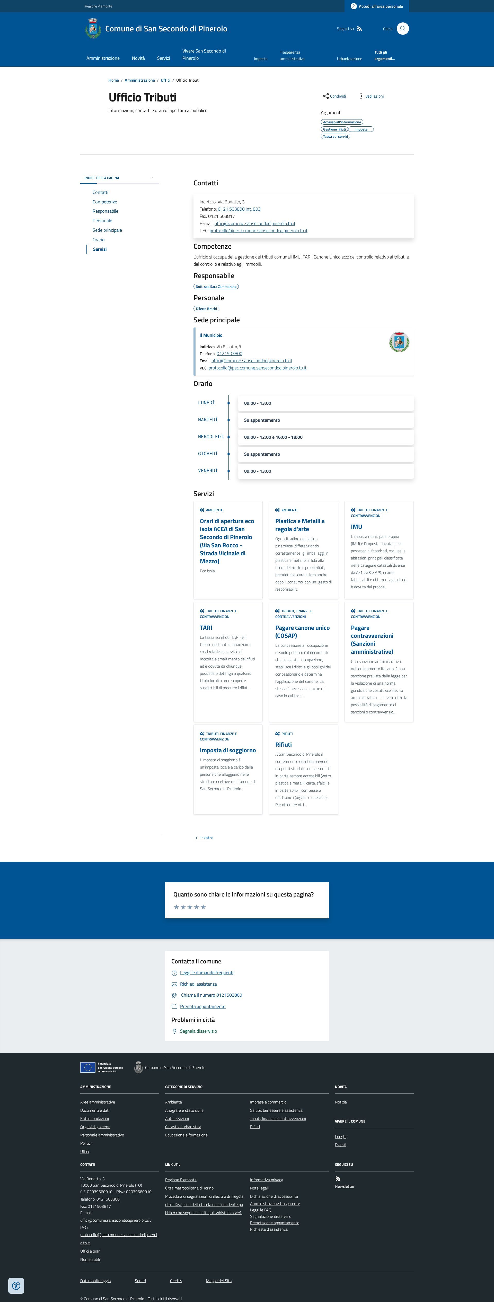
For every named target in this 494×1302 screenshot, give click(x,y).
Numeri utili (90, 1259)
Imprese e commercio (268, 1102)
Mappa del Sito (219, 1281)
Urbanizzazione (349, 59)
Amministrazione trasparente (275, 1203)
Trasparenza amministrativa (292, 55)
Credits (176, 1281)
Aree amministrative (97, 1102)
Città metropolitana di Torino (189, 1188)
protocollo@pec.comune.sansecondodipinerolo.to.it (258, 230)
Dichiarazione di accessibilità (274, 1196)
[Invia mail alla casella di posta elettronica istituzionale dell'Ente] (115, 1220)
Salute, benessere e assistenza (276, 1110)
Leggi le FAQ (260, 1210)
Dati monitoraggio (95, 1281)
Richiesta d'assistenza (269, 1229)
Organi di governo (95, 1127)
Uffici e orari (90, 1251)
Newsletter (344, 1186)
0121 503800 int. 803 (239, 208)
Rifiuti (255, 1127)
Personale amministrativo (102, 1135)
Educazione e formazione (186, 1135)
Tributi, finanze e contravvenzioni (278, 1118)
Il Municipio (211, 335)
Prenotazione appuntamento (274, 1223)
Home (114, 80)
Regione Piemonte (98, 6)
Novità (138, 58)
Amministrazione (103, 58)
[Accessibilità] (16, 1286)
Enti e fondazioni (94, 1118)
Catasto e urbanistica (183, 1127)
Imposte (261, 59)
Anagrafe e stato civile (184, 1110)
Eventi (340, 1145)
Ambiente (173, 1102)
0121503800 (229, 353)
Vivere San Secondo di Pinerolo (204, 54)
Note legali (259, 1188)
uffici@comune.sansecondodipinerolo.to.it (255, 223)
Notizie (341, 1102)
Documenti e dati (94, 1110)
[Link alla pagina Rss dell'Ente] (338, 1179)
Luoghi (340, 1136)
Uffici (165, 80)
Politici (85, 1143)
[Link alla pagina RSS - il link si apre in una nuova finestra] (359, 28)
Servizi (163, 58)
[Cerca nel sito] (401, 28)
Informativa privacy (266, 1180)
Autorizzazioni (177, 1118)
